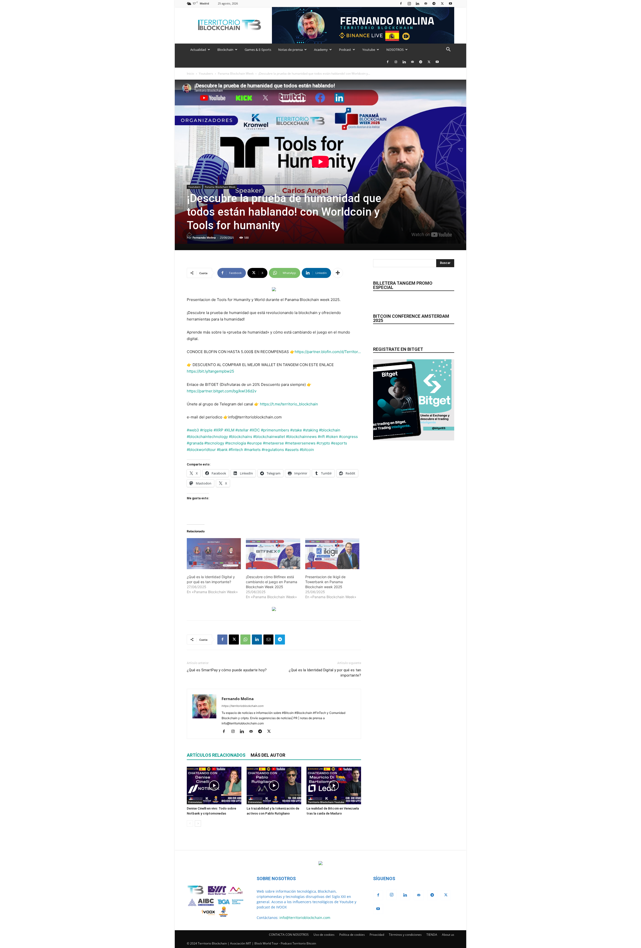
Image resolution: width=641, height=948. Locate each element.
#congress (348, 436)
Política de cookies (352, 934)
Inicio (190, 73)
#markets (252, 449)
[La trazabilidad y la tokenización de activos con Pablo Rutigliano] (274, 785)
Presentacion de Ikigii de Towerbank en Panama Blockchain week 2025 (325, 582)
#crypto (323, 443)
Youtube (368, 49)
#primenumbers (275, 430)
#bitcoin (307, 449)
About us (448, 934)
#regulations (273, 449)
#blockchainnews (301, 436)
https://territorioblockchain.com (243, 706)
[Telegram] (434, 3)
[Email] (268, 640)
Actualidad (198, 49)
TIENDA (431, 934)
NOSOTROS (395, 49)
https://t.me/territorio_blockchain (289, 404)
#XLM (229, 430)
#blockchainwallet (269, 436)
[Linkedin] (417, 3)
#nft (321, 436)
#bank (222, 449)
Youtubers (206, 73)
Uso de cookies (324, 934)
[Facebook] (401, 3)
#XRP (218, 430)
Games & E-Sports (258, 49)
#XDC (255, 430)
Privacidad (377, 934)
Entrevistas (195, 802)
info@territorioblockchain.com (304, 917)
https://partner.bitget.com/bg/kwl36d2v (221, 391)
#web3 (193, 430)
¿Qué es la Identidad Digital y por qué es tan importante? (325, 673)
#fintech (236, 449)
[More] (338, 273)
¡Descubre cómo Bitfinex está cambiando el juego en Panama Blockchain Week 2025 (271, 582)
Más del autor (268, 755)
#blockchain (329, 430)
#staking (310, 430)
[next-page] (198, 823)
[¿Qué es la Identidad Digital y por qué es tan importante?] (214, 553)
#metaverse (273, 443)
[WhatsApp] (245, 640)
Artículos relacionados (216, 755)
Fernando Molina (204, 237)
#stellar (242, 430)
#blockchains (240, 436)
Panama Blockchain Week (236, 73)
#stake (296, 430)
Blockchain (225, 49)
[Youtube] (450, 3)
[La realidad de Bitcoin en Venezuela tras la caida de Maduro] (333, 785)
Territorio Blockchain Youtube (326, 802)
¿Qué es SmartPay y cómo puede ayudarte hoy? (227, 670)
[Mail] (425, 3)
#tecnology (214, 443)
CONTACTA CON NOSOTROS (289, 934)
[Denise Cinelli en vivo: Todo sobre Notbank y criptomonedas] (214, 785)
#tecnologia (235, 443)
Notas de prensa (290, 49)
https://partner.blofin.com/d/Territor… (328, 351)
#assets (292, 449)
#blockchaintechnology (207, 436)
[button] (448, 50)
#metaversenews (300, 443)
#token (332, 436)
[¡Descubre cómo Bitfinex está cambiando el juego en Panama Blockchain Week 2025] (273, 553)
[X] (442, 3)
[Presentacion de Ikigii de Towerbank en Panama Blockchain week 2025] (332, 553)
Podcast (345, 49)
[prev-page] (190, 823)
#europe (254, 443)
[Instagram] (409, 3)
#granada (195, 443)
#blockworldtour (201, 449)
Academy (321, 49)
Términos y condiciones (405, 934)
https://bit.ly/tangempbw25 (210, 371)
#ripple (206, 430)
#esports (339, 443)
